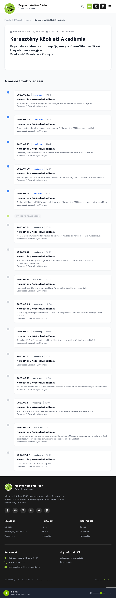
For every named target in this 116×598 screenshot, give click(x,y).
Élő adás (8, 527)
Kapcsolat (84, 531)
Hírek (44, 527)
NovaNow (107, 580)
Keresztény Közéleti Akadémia (36, 99)
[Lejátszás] (6, 593)
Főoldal (8, 20)
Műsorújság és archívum (16, 531)
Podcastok (10, 536)
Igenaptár (46, 536)
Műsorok (18, 20)
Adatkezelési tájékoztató (71, 558)
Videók (45, 531)
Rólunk (83, 527)
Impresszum (66, 562)
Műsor (28, 20)
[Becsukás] (110, 593)
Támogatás (85, 536)
